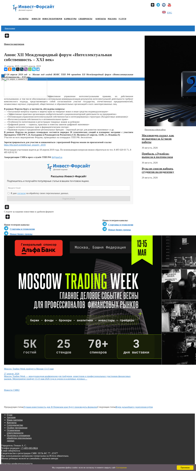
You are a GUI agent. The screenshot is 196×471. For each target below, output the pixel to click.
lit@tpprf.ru (57, 157)
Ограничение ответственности (15, 431)
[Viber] (26, 69)
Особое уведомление (17, 427)
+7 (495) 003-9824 (29, 448)
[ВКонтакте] (5, 69)
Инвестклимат (10, 28)
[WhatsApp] (30, 69)
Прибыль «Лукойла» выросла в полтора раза (157, 155)
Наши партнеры (15, 420)
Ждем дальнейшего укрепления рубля (134, 407)
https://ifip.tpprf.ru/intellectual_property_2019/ (25, 145)
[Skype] (34, 69)
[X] (18, 69)
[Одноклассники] (9, 69)
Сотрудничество (15, 425)
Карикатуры (70, 19)
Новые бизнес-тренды (119, 230)
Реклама (112, 19)
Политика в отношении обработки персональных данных (19, 438)
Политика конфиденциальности (17, 463)
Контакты (101, 19)
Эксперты (23, 19)
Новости (36, 19)
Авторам (11, 417)
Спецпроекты (85, 19)
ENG (169, 12)
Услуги (122, 19)
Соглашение (121, 468)
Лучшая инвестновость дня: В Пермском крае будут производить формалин (60, 407)
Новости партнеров (52, 19)
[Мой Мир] (13, 69)
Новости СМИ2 (12, 390)
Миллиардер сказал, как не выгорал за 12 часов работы (158, 138)
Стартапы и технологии (120, 225)
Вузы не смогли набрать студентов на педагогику (158, 170)
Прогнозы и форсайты (155, 129)
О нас (9, 415)
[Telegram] (38, 69)
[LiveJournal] (22, 69)
